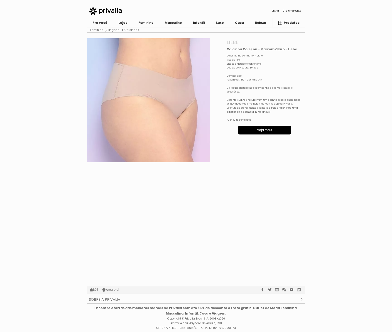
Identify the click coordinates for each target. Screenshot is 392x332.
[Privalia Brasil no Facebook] (264, 289)
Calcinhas (131, 30)
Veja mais (264, 130)
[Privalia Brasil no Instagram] (278, 289)
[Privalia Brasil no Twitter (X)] (271, 289)
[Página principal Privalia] (105, 10)
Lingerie (114, 30)
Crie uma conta (292, 10)
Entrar (275, 10)
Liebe (232, 42)
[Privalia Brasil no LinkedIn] (300, 289)
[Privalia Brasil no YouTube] (293, 289)
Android (112, 289)
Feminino (96, 30)
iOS (95, 289)
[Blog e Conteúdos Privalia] (286, 289)
